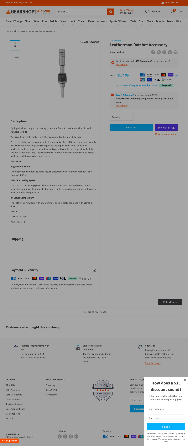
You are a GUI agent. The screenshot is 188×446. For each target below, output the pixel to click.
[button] (9, 441)
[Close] (185, 379)
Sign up (166, 426)
